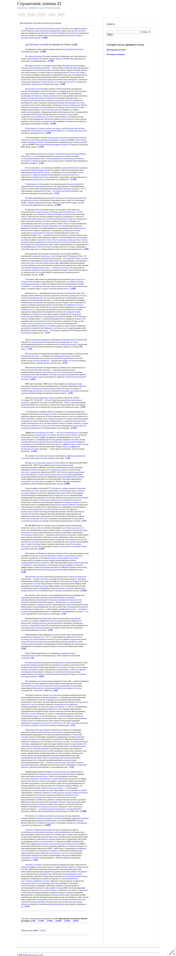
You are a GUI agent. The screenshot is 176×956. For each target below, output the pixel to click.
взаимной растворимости (62, 189)
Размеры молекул (58, 509)
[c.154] (74, 428)
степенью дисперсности (77, 130)
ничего (79, 319)
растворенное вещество (63, 100)
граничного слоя (48, 256)
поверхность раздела (46, 823)
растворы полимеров (67, 504)
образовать (81, 488)
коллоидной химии (72, 312)
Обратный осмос (32, 730)
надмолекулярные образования (70, 477)
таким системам (72, 723)
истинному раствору (30, 200)
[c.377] (76, 921)
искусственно (39, 781)
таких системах (82, 258)
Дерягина (73, 256)
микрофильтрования (64, 713)
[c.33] (86, 249)
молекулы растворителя (48, 500)
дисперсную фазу (28, 883)
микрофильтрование (49, 697)
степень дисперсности (54, 158)
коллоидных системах (45, 116)
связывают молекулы (47, 774)
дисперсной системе (37, 298)
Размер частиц (79, 142)
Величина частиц (40, 688)
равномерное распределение (50, 442)
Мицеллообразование (34, 367)
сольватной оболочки (56, 899)
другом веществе (44, 212)
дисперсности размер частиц (33, 93)
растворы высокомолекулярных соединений (50, 140)
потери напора (27, 755)
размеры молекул (38, 723)
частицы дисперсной (55, 110)
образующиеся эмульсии (46, 600)
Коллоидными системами (36, 681)
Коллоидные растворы (30, 244)
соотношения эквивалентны (32, 205)
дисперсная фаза (75, 35)
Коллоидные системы (34, 89)
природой (25, 867)
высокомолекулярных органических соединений (41, 779)
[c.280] (67, 484)
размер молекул (59, 535)
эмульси (24, 597)
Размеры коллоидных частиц (47, 818)
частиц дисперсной (57, 439)
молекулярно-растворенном (33, 832)
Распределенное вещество (68, 33)
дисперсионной (27, 38)
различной (80, 737)
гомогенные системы (61, 741)
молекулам (58, 156)
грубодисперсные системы (73, 128)
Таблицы (41, 14)
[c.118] (74, 44)
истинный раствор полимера (33, 377)
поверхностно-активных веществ (44, 890)
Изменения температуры (37, 641)
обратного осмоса (28, 713)
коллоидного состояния (45, 326)
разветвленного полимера (76, 168)
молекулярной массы (71, 874)
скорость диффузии (70, 446)
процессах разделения (52, 695)
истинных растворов (29, 68)
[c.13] (67, 458)
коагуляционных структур (49, 618)
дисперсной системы (53, 198)
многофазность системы (51, 328)
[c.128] (83, 590)
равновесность (38, 179)
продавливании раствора (31, 758)
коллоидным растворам (47, 806)
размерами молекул (80, 818)
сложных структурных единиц (68, 556)
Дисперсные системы (34, 28)
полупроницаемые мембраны (59, 758)
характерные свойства (52, 261)
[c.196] (34, 451)
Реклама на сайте (37, 955)
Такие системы (69, 223)
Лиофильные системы (34, 184)
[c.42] (33, 921)
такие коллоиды (59, 772)
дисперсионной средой (59, 358)
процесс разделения (40, 716)
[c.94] (27, 906)
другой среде (76, 279)
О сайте (51, 14)
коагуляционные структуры (32, 628)
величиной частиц (41, 674)
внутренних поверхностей (32, 270)
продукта (25, 904)
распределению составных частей (48, 435)
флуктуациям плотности (58, 495)
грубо (23, 614)
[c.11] (47, 333)
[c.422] (43, 51)
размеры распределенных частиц (73, 240)
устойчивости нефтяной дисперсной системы (54, 553)
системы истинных (63, 672)
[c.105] (45, 38)
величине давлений (41, 748)
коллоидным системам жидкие (76, 497)
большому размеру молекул (32, 804)
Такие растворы (71, 68)
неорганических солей (30, 655)
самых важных (70, 326)
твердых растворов (31, 421)
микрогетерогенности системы (48, 372)
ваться (70, 82)
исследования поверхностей (46, 463)
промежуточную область (48, 240)
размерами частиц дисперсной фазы (47, 130)
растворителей (27, 346)
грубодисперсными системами (40, 98)
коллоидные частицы (66, 667)
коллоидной (68, 258)
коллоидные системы (30, 96)
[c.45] (50, 630)
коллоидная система (29, 672)
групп (67, 792)
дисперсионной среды (32, 114)
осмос (23, 700)
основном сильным (45, 795)
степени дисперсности (50, 96)
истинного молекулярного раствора (63, 558)
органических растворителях (75, 339)
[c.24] (83, 407)
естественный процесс (69, 432)
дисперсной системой (47, 33)
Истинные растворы (52, 28)
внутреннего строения (38, 783)
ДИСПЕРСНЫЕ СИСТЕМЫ (36, 44)
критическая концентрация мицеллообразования (58, 844)
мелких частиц (78, 31)
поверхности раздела (42, 121)
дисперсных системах (45, 432)
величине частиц (71, 795)
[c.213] (48, 133)
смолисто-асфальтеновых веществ (61, 867)
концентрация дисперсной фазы (54, 569)
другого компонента (54, 723)
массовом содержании (30, 472)
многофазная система (73, 305)
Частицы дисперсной (71, 65)
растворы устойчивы (61, 58)
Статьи (21, 14)
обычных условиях (60, 488)
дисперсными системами (37, 58)
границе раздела (49, 263)
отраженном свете (44, 70)
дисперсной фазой (28, 35)
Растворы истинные (116, 54)
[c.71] (30, 349)
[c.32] (62, 84)
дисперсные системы (74, 49)
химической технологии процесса (51, 732)
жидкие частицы (68, 360)
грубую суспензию (66, 588)
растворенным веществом (46, 79)
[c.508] (83, 811)
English (61, 14)
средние (24, 242)
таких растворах (44, 247)
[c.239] (48, 825)
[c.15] (56, 193)
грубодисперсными (62, 686)
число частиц (34, 528)
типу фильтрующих (77, 746)
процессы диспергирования (43, 556)
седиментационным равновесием (47, 567)
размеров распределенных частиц (35, 219)
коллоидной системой (54, 316)
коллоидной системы (41, 172)
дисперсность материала (76, 823)
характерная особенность (32, 746)
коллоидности (27, 328)
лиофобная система (41, 881)
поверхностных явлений (31, 300)
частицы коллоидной (57, 374)
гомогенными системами (76, 790)
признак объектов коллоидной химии (65, 293)
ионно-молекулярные (44, 65)
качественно (70, 542)
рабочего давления (29, 767)
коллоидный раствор (45, 588)
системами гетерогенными (66, 107)
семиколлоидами (74, 184)
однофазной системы (41, 191)
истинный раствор (37, 625)
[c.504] (53, 123)
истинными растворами (31, 100)
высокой (74, 91)
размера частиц (65, 114)
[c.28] (23, 572)
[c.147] (41, 147)
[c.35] (35, 860)
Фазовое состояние (33, 864)
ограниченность (56, 421)
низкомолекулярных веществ (57, 144)
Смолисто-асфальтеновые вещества (40, 830)
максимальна (69, 158)
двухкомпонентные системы (71, 212)
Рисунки (31, 14)
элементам (64, 295)
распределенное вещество (66, 219)
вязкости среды (56, 888)
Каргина (61, 785)
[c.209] (58, 205)
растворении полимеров (39, 339)
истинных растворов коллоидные (50, 816)
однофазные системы (68, 342)
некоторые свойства (64, 493)
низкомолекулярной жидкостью (34, 170)
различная (30, 423)
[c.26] (55, 690)
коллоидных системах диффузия (34, 437)
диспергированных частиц (44, 398)
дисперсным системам (57, 137)
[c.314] (50, 921)
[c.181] (73, 288)
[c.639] (58, 921)
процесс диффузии (63, 444)
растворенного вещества (70, 500)
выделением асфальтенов (31, 855)
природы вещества (29, 590)
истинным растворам (77, 137)
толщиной (36, 256)
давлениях (33, 425)
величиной (81, 765)
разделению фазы (38, 902)
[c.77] (65, 363)
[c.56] (23, 648)
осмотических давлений (64, 762)
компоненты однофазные (66, 704)
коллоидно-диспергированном (58, 832)
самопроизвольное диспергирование (46, 623)
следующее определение (31, 84)
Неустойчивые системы (75, 899)
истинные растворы (52, 128)
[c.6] (32, 658)
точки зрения (79, 669)
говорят (62, 70)
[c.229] (41, 676)
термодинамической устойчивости (35, 562)
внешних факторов (49, 837)
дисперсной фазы (66, 119)
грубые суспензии (41, 579)
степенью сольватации (66, 802)
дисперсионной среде (60, 895)
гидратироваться (49, 82)
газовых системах (48, 425)
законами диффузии (66, 565)
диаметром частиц (63, 154)
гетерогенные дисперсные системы (53, 474)
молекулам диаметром (30, 407)
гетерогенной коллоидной (75, 377)
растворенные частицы (56, 226)
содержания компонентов (74, 421)
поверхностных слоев (30, 263)
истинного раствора (76, 72)
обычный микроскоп (67, 237)
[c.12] (70, 393)
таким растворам (71, 502)
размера (59, 590)
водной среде (42, 776)
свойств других (58, 792)
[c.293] (51, 61)
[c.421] (33, 379)
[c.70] (41, 163)
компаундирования (56, 904)
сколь (49, 161)
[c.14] (41, 274)
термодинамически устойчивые (61, 597)
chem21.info (27, 955)
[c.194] (74, 179)
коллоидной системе (29, 444)
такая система (27, 281)
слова (69, 416)
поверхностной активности (44, 841)
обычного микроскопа (71, 105)
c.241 (43, 930)
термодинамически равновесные (45, 342)
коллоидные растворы (62, 214)
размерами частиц (42, 242)
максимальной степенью (61, 662)
